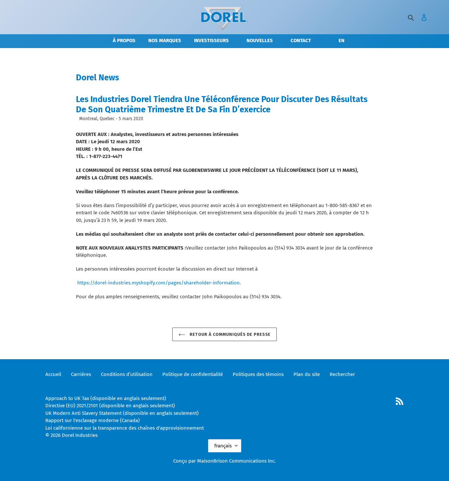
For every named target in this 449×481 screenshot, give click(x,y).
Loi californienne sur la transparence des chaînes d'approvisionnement (124, 428)
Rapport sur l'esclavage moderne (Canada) (92, 420)
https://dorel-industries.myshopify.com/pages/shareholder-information (158, 283)
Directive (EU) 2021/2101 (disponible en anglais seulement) (110, 406)
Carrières (81, 374)
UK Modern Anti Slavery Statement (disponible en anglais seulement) (122, 413)
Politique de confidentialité (192, 374)
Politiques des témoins (258, 374)
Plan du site (307, 374)
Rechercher (342, 374)
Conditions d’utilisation (127, 374)
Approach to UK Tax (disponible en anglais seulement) (105, 398)
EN (341, 40)
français (223, 446)
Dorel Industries (80, 435)
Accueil (53, 374)
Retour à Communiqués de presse (229, 334)
